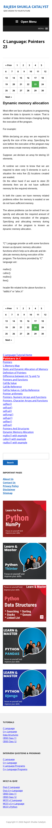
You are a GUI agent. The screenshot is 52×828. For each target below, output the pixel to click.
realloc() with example (15, 442)
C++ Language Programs (15, 769)
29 (35, 90)
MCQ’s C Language (12, 800)
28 (28, 90)
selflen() (7, 404)
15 (21, 77)
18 (42, 77)
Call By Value (10, 383)
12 (45, 71)
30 (42, 90)
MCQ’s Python (10, 806)
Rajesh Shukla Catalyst (26, 6)
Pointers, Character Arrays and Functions (25, 400)
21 (21, 84)
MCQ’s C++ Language (13, 803)
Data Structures (10, 734)
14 (14, 77)
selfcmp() (8, 414)
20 (14, 84)
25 (6, 90)
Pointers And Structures (16, 428)
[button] (41, 28)
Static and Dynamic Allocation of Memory (25, 369)
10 (31, 71)
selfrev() (7, 425)
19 (6, 84)
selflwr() (7, 421)
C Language (9, 728)
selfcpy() (7, 407)
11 (38, 71)
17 (35, 77)
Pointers (7, 362)
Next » (8, 97)
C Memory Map (11, 365)
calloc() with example (14, 439)
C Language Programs (14, 765)
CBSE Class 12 (9, 741)
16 (28, 77)
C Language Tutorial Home (17, 354)
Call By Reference (12, 386)
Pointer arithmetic (13, 393)
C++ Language (10, 731)
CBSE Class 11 (9, 738)
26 (14, 90)
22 (28, 84)
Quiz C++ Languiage (13, 790)
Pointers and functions (15, 379)
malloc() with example (15, 435)
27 (21, 90)
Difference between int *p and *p (21, 376)
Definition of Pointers (14, 372)
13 (6, 77)
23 (35, 84)
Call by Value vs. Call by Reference (21, 390)
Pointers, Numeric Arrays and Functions (24, 397)
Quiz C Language (11, 787)
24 (42, 84)
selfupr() (7, 418)
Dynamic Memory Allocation (18, 432)
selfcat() (7, 411)
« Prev (8, 65)
